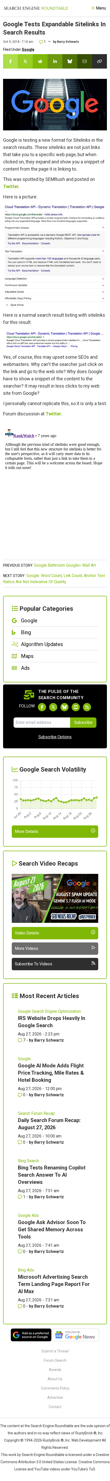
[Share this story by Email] (84, 61)
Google (28, 49)
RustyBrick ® (53, 1440)
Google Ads (28, 1215)
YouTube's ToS (83, 1469)
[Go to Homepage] (36, 8)
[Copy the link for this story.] (99, 61)
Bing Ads (26, 1270)
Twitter (11, 186)
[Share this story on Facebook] (10, 61)
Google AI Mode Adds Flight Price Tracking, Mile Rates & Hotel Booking (51, 1072)
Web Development (86, 1440)
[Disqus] (55, 491)
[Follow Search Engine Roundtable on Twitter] (53, 707)
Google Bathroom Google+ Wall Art (65, 565)
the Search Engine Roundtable (49, 1426)
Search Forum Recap (36, 1113)
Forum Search (55, 1360)
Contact (55, 1407)
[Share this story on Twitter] (25, 61)
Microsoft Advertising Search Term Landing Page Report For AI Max (54, 1284)
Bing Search (28, 1160)
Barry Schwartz (68, 42)
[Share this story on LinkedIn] (55, 61)
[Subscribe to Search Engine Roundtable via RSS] (87, 707)
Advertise (55, 1397)
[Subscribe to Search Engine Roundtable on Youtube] (76, 707)
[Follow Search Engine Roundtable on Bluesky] (64, 707)
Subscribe (83, 722)
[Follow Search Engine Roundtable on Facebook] (42, 707)
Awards (55, 1370)
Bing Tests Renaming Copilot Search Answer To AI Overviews (51, 1175)
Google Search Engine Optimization (49, 1011)
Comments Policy (55, 1388)
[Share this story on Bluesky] (69, 61)
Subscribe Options (55, 736)
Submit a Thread (55, 1351)
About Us (55, 1379)
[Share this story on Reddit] (40, 61)
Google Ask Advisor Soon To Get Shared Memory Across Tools (52, 1229)
